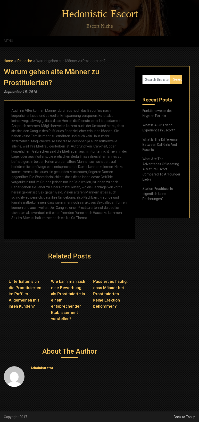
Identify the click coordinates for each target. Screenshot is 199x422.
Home (8, 61)
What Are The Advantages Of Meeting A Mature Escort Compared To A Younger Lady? (161, 169)
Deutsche (24, 61)
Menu (8, 41)
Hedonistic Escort (99, 14)
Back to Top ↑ (184, 417)
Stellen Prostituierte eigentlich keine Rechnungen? (157, 194)
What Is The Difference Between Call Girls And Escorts (160, 145)
